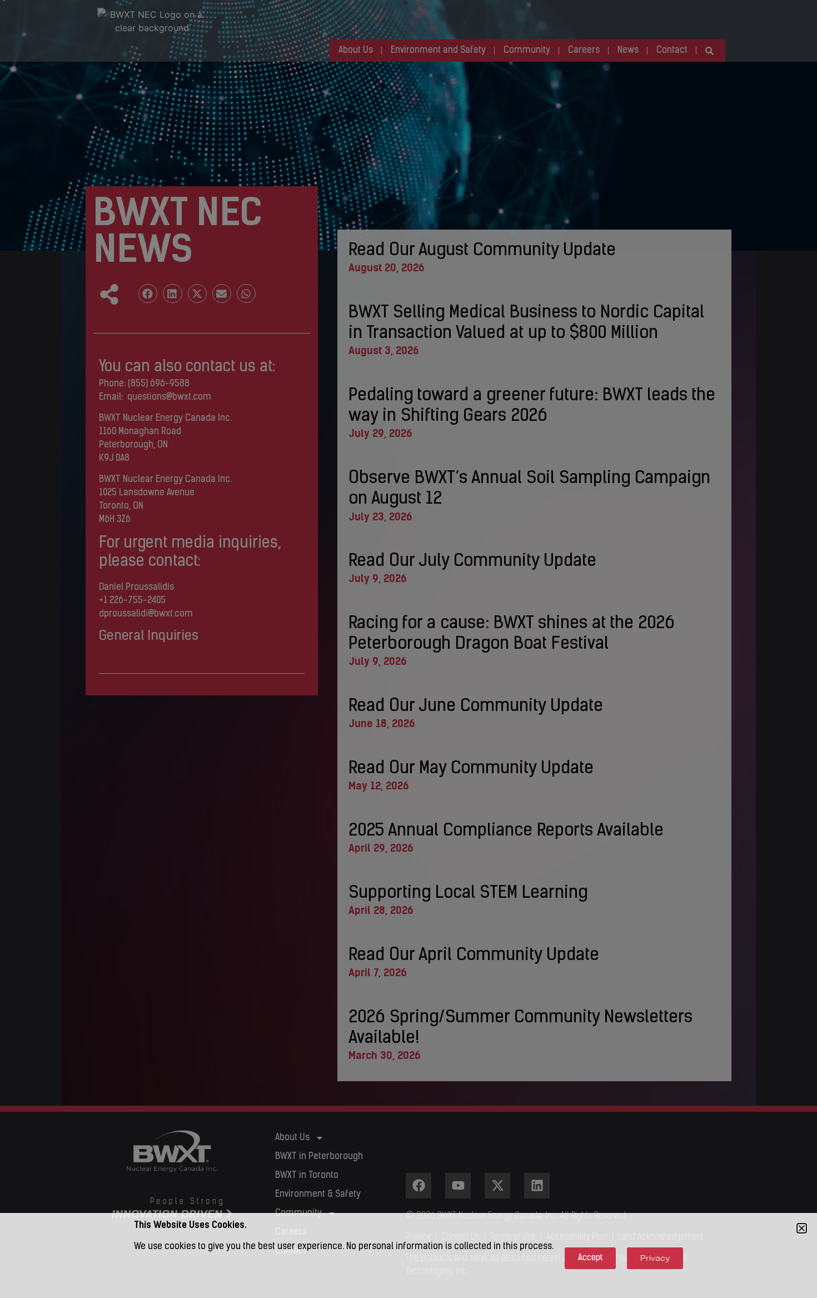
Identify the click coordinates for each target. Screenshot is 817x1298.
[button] (802, 1228)
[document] (408, 649)
